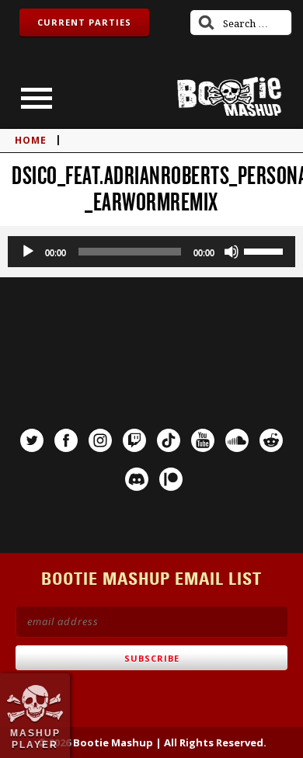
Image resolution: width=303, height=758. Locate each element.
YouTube (202, 440)
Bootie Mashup (229, 96)
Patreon (171, 479)
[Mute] (231, 251)
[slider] (265, 250)
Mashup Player (35, 738)
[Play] (28, 251)
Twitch (134, 440)
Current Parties (84, 22)
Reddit (271, 440)
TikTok (168, 440)
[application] (151, 251)
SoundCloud (237, 440)
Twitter (32, 440)
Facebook (66, 440)
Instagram (100, 440)
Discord (136, 479)
